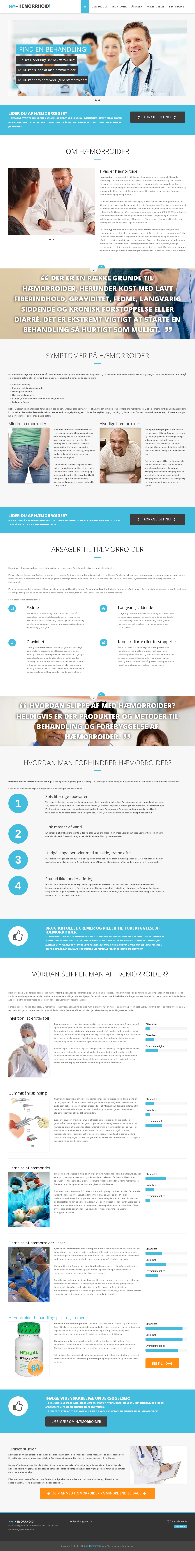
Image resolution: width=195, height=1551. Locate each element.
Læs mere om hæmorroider (76, 1421)
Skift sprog (181, 1526)
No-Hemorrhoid (93, 1545)
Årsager (136, 6)
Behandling (176, 6)
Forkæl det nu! (157, 117)
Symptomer (119, 6)
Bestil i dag (162, 1363)
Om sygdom (99, 6)
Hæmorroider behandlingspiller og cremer (46, 1317)
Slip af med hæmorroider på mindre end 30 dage (97, 1493)
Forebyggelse (155, 6)
